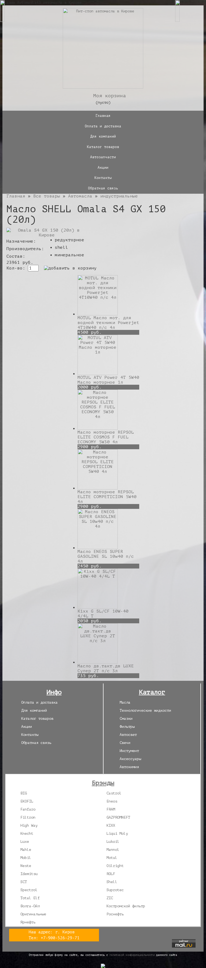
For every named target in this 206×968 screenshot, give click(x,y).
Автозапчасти (103, 157)
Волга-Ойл (30, 906)
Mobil (25, 858)
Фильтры (127, 727)
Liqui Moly (117, 834)
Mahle (25, 850)
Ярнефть (27, 922)
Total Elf (30, 898)
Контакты (103, 178)
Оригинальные (33, 914)
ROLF (110, 874)
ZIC (109, 898)
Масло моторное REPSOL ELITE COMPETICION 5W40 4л (107, 497)
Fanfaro (27, 809)
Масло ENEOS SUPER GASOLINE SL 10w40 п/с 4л (106, 556)
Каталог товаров (103, 147)
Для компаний (103, 136)
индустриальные (119, 196)
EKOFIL (26, 801)
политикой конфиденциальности (131, 954)
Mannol (112, 850)
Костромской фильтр (125, 906)
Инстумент (129, 751)
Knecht (26, 834)
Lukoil (112, 842)
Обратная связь (103, 188)
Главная (103, 116)
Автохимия (129, 767)
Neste (25, 866)
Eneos (111, 801)
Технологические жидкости (145, 710)
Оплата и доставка (103, 126)
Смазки (126, 719)
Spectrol (29, 890)
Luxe (24, 842)
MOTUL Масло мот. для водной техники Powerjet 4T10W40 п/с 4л (108, 322)
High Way (29, 825)
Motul (111, 858)
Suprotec (115, 890)
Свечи (125, 743)
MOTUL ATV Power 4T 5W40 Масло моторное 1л (108, 380)
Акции (103, 167)
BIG (23, 793)
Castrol (114, 793)
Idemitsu (29, 874)
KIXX (110, 825)
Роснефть (115, 914)
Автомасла (80, 196)
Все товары (46, 196)
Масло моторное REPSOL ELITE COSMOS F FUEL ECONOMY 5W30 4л (106, 437)
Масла (125, 702)
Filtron (27, 817)
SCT (23, 882)
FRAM (110, 809)
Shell (111, 882)
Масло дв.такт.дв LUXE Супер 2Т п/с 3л (106, 668)
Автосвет (128, 735)
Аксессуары (130, 759)
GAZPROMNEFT (118, 817)
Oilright (115, 866)
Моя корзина (109, 95)
